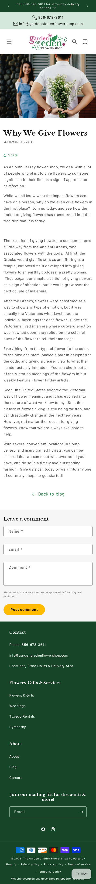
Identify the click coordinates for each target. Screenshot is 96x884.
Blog (13, 767)
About (14, 756)
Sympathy (17, 727)
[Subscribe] (81, 811)
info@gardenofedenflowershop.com (38, 655)
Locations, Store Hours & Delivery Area (41, 666)
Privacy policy (53, 864)
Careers (15, 778)
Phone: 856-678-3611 (27, 645)
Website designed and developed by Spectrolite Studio (48, 878)
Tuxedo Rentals (22, 716)
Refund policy (30, 864)
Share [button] (13, 155)
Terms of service (79, 864)
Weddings (17, 706)
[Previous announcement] (8, 6)
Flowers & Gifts (21, 695)
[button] (9, 41)
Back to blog (51, 494)
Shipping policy (50, 871)
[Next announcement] (87, 6)
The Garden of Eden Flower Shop (45, 858)
